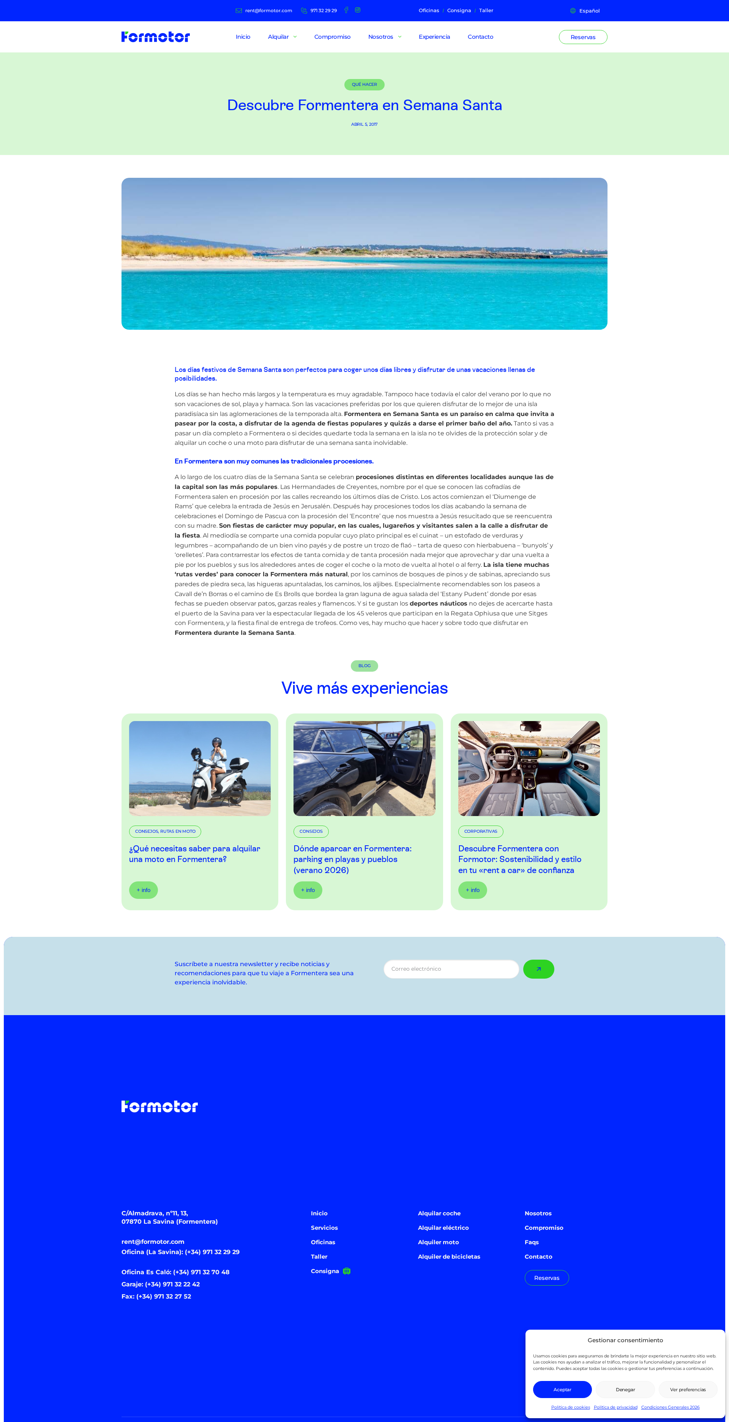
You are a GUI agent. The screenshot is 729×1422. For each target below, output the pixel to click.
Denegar (625, 1389)
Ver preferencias (688, 1389)
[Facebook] (346, 10)
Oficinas (323, 1242)
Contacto (538, 1256)
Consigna (325, 1271)
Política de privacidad (615, 1407)
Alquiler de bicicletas (449, 1256)
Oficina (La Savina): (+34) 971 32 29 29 (181, 1252)
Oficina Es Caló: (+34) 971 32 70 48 (176, 1272)
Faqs (532, 1242)
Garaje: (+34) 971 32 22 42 (161, 1284)
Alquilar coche (439, 1213)
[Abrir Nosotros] (399, 36)
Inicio (319, 1213)
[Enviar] (538, 969)
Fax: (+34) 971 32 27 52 (156, 1296)
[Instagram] (357, 10)
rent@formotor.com (153, 1241)
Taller (319, 1256)
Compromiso (544, 1227)
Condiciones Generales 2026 (670, 1407)
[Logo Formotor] (156, 37)
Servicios (324, 1227)
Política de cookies (570, 1407)
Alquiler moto (438, 1242)
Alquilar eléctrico (443, 1227)
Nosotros (538, 1213)
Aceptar (562, 1389)
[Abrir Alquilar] (295, 36)
